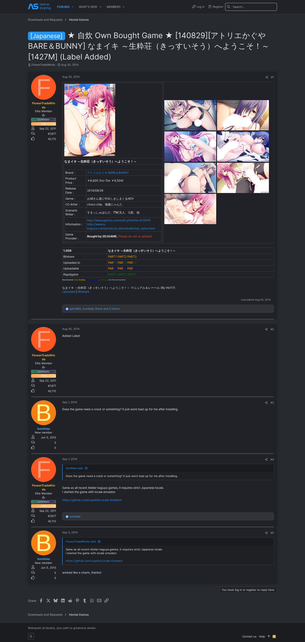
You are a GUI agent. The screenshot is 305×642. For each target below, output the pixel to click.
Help (262, 636)
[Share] (267, 77)
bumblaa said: (74, 468)
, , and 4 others (95, 308)
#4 (272, 459)
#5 (272, 532)
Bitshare (83, 291)
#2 (272, 329)
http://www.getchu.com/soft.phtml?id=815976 (118, 220)
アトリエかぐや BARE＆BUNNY (108, 172)
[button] (73, 7)
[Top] (268, 636)
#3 (272, 402)
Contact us (249, 636)
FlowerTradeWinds (43, 64)
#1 (272, 77)
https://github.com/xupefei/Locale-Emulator (92, 500)
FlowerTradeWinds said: (81, 541)
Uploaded (69, 291)
